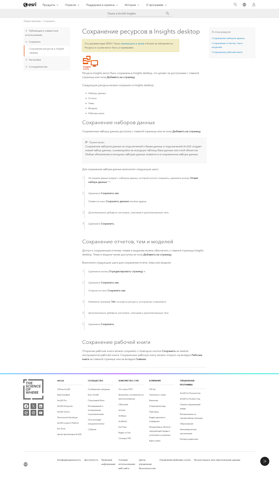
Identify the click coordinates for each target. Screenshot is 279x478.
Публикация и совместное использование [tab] (41, 32)
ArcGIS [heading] (60, 380)
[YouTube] (41, 413)
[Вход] (254, 4)
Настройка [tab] (35, 59)
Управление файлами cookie (175, 460)
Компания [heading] (155, 380)
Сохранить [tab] (35, 41)
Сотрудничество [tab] (38, 66)
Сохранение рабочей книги (227, 52)
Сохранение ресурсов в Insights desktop (46, 50)
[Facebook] (26, 406)
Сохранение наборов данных (228, 38)
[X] (33, 406)
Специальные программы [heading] (187, 382)
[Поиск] (235, 4)
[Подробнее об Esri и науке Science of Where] (33, 390)
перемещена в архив (132, 43)
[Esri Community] (26, 413)
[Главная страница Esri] (30, 4)
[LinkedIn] (41, 406)
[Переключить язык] (244, 4)
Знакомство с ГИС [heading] (129, 380)
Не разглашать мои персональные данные (217, 460)
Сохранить (49, 21)
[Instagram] (33, 413)
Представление (32, 21)
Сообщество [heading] (95, 380)
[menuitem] (70, 389)
